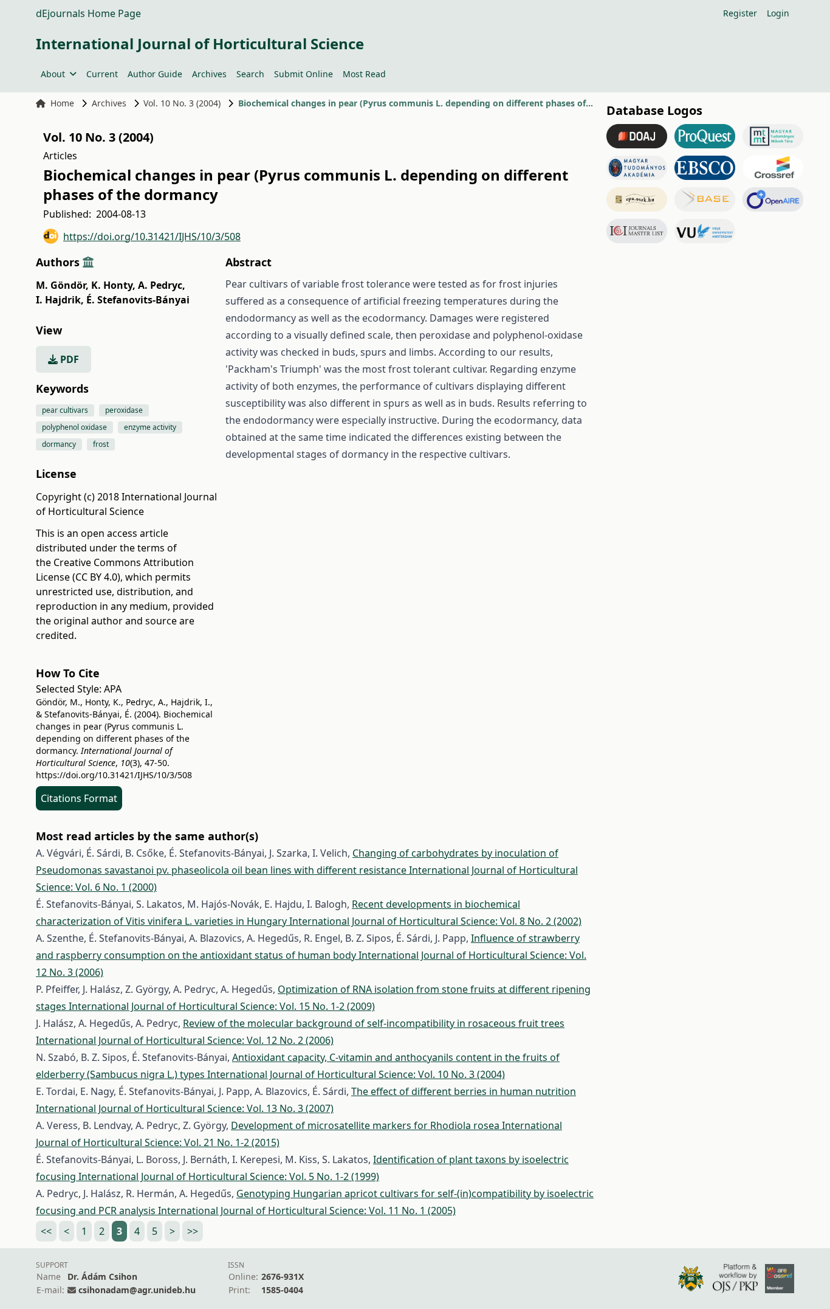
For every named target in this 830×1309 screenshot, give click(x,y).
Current (102, 74)
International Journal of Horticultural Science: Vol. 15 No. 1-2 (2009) (222, 1006)
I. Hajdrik (60, 299)
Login (778, 13)
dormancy (59, 444)
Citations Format (79, 798)
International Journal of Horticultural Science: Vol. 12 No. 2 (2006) (185, 1040)
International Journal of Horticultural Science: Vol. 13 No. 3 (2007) (185, 1108)
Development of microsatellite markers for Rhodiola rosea (366, 1125)
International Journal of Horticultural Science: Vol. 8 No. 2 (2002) (435, 921)
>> (192, 1231)
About (53, 74)
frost (101, 444)
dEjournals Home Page (88, 13)
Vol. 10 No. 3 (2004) (182, 103)
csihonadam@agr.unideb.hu (137, 1290)
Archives (209, 74)
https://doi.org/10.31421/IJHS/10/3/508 (152, 236)
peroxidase (124, 410)
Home (62, 103)
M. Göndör (62, 285)
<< (46, 1231)
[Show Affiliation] (88, 262)
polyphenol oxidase (74, 427)
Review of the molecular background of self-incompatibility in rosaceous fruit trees (373, 1023)
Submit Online (303, 74)
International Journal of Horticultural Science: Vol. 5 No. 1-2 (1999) (228, 1176)
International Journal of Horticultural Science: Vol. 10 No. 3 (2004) (356, 1074)
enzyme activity (150, 427)
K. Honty (113, 285)
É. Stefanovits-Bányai (138, 299)
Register (740, 13)
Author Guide (155, 74)
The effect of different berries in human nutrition (463, 1091)
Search (250, 74)
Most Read (364, 74)
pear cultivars (65, 410)
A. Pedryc (161, 285)
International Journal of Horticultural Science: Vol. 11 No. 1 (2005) (307, 1210)
